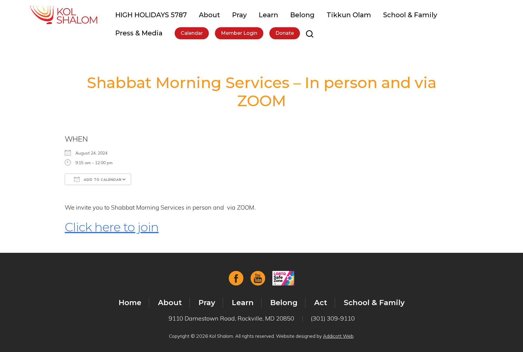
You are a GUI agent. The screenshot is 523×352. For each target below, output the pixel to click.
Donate (284, 33)
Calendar (192, 33)
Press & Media (139, 33)
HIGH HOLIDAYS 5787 (151, 15)
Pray (239, 15)
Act (320, 302)
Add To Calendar (102, 180)
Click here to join (112, 227)
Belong (302, 15)
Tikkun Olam (349, 15)
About (209, 15)
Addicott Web (338, 336)
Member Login (239, 33)
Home (130, 302)
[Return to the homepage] (63, 15)
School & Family (410, 15)
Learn (268, 15)
